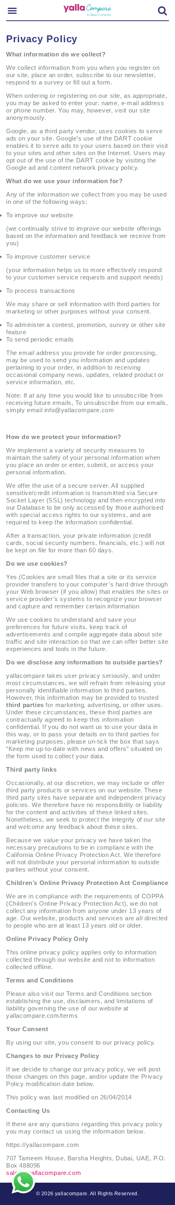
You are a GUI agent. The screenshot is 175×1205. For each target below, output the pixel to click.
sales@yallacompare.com (43, 1172)
